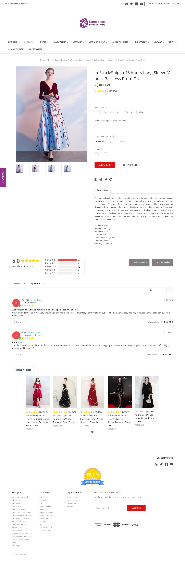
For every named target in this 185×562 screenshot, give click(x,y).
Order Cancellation (20, 539)
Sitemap (15, 545)
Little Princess (73, 500)
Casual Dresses (16, 49)
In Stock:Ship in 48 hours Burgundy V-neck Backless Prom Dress (92, 418)
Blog (14, 542)
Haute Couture (120, 42)
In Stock (29, 42)
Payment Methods (20, 533)
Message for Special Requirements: (110, 120)
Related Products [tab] (23, 369)
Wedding (78, 42)
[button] (166, 322)
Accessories (35, 49)
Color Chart (17, 530)
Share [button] (18, 322)
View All (70, 506)
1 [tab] (92, 432)
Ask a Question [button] (140, 262)
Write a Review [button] (164, 262)
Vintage (158, 42)
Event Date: (104, 136)
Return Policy (18, 506)
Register (169, 3)
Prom (43, 42)
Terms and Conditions (21, 512)
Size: (101, 107)
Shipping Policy (18, 509)
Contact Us (17, 503)
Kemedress (72, 497)
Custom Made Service (21, 515)
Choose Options (38, 395)
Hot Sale (13, 42)
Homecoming (59, 42)
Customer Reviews (20, 524)
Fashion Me (71, 503)
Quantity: (98, 149)
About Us (16, 500)
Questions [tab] (36, 283)
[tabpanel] (38, 403)
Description (102, 190)
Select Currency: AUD (15, 3)
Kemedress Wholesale (22, 536)
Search (149, 3)
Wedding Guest (97, 42)
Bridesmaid (141, 42)
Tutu (172, 42)
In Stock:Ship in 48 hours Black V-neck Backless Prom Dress (64, 418)
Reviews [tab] (18, 283)
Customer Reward (20, 497)
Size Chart (16, 527)
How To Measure (19, 521)
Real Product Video (20, 518)
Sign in (159, 3)
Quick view (38, 389)
